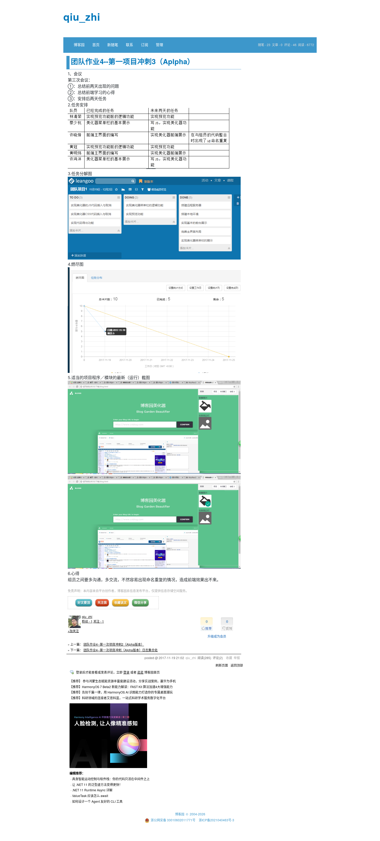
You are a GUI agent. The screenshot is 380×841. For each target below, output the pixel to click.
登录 (126, 672)
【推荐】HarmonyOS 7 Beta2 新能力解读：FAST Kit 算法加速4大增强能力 (121, 686)
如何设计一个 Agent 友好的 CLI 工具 (97, 801)
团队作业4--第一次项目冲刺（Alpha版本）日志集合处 (120, 650)
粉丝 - (87, 621)
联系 (129, 44)
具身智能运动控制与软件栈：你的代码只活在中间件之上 (111, 779)
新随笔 (112, 44)
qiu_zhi (81, 16)
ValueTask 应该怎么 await (90, 795)
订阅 (144, 44)
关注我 (102, 602)
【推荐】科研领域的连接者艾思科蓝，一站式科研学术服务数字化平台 (118, 698)
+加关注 (73, 631)
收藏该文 (120, 602)
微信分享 (140, 602)
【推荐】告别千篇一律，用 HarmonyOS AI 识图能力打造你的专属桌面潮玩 (121, 692)
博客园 (79, 44)
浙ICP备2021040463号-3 (216, 820)
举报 (237, 657)
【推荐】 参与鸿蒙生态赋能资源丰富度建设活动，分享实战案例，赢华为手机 (123, 681)
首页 (96, 44)
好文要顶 (84, 602)
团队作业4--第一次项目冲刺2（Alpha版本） (113, 644)
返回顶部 (237, 665)
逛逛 (140, 672)
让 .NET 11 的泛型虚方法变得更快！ (97, 784)
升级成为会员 (217, 636)
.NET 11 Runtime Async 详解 (92, 790)
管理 (159, 44)
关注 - (98, 621)
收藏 (229, 657)
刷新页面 (222, 665)
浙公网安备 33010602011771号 (173, 820)
